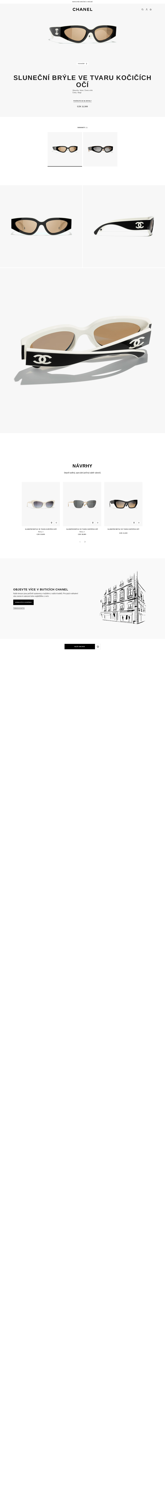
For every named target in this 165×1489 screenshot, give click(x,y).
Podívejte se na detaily (82, 101)
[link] (151, 9)
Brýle (26, 688)
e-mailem (28, 670)
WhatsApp (17, 672)
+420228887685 (33, 672)
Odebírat (111, 670)
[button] (44, 16)
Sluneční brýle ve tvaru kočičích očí (40, 529)
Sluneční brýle (37, 688)
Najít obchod (79, 646)
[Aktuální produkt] (65, 149)
